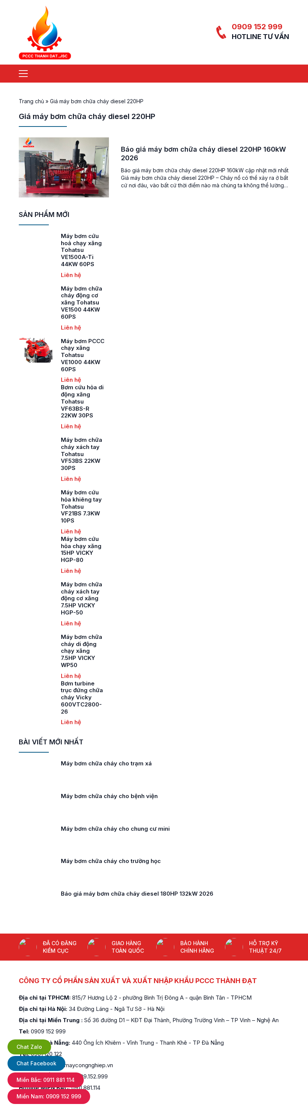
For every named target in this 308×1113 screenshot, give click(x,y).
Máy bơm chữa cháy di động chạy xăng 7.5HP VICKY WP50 (81, 651)
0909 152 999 (257, 26)
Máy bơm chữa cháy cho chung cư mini (115, 828)
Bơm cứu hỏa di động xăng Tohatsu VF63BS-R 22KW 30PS (82, 401)
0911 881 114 (46, 1080)
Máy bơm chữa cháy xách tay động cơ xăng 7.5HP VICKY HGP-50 (81, 598)
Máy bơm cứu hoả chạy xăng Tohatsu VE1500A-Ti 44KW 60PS (81, 250)
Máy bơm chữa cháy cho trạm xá (106, 763)
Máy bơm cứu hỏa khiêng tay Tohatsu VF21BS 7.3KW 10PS (81, 506)
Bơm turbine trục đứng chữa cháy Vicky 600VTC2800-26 (82, 697)
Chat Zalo (29, 1047)
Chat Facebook (36, 1063)
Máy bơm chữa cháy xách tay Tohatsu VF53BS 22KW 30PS (81, 453)
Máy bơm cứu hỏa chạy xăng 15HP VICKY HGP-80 (81, 549)
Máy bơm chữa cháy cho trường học (111, 860)
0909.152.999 (90, 1076)
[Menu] (23, 73)
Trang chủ (31, 101)
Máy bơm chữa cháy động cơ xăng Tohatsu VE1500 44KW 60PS (81, 302)
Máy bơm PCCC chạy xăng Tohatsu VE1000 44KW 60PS (82, 355)
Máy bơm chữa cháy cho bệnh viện (109, 796)
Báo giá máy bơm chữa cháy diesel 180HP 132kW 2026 (137, 893)
